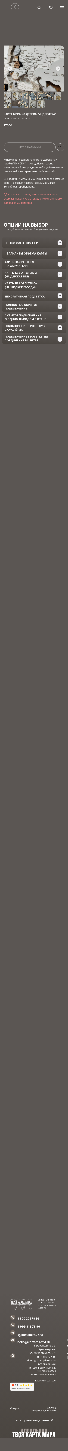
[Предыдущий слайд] (10, 68)
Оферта (14, 1408)
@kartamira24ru (30, 1335)
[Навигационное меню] (62, 7)
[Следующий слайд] (58, 68)
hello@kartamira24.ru (33, 1342)
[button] (39, 7)
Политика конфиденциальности (44, 1409)
